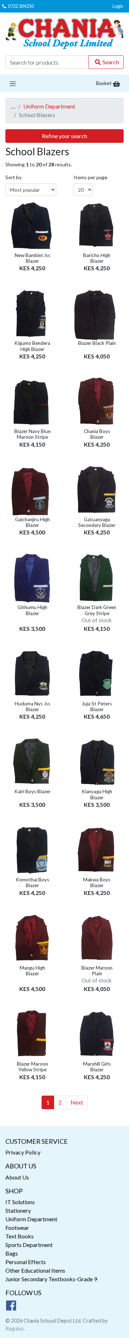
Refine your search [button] (64, 135)
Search (110, 62)
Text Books (19, 1236)
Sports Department (29, 1244)
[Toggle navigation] (13, 83)
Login (118, 6)
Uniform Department (49, 106)
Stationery (18, 1210)
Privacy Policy (22, 1152)
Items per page (90, 177)
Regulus (14, 1329)
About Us (17, 1177)
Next (77, 1102)
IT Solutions (20, 1201)
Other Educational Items (35, 1270)
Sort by (13, 177)
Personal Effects (25, 1261)
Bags (11, 1253)
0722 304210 (21, 6)
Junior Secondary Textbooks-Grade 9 (51, 1279)
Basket (104, 83)
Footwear (17, 1227)
